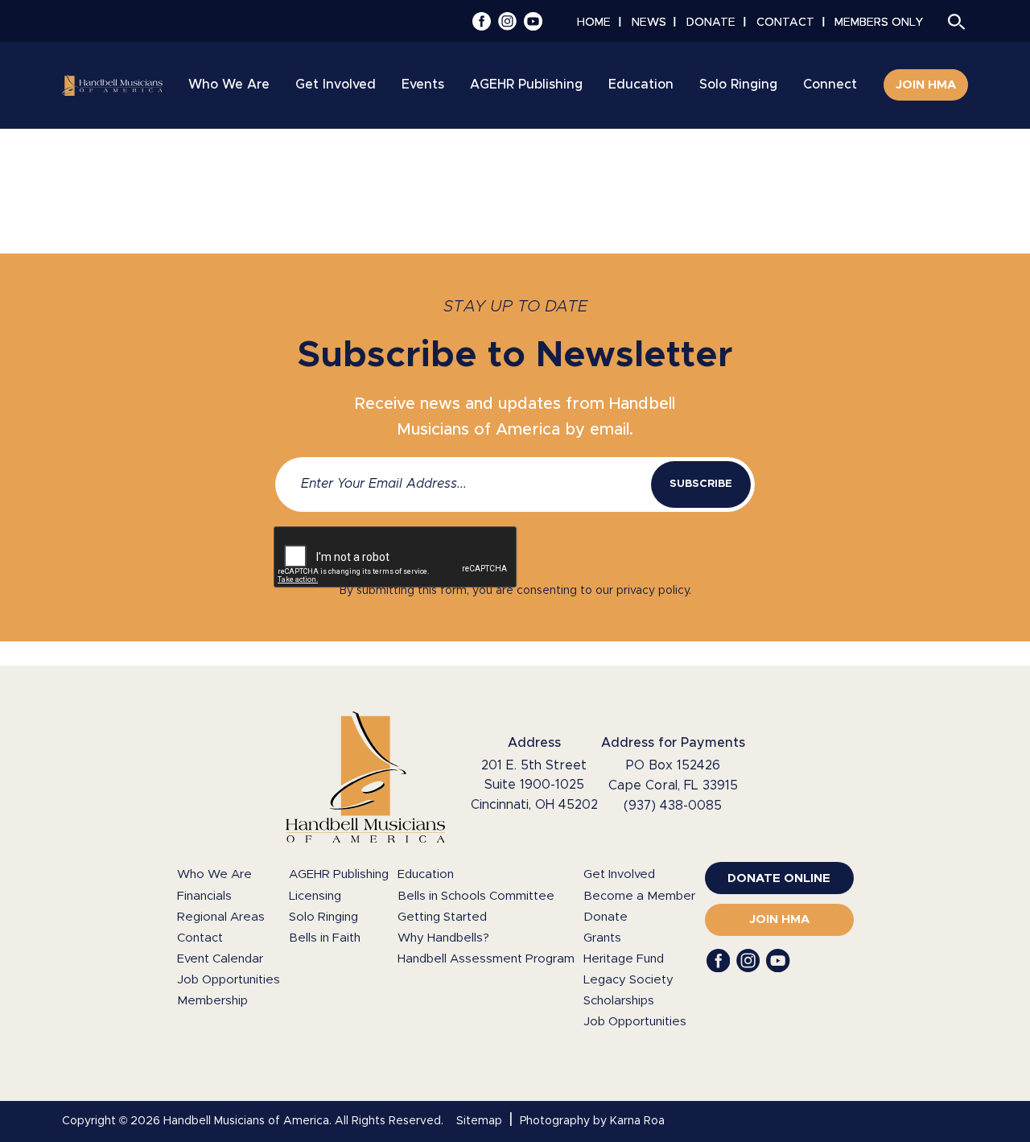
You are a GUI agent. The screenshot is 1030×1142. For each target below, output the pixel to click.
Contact (200, 938)
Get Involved (619, 874)
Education (426, 874)
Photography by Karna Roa (592, 1121)
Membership (212, 1001)
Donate (605, 917)
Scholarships (618, 1001)
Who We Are (214, 874)
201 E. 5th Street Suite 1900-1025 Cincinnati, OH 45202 (534, 785)
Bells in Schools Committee (476, 896)
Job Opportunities (228, 980)
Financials (204, 896)
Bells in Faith (324, 938)
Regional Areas (221, 917)
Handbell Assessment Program (486, 959)
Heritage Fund (623, 959)
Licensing (315, 896)
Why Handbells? (443, 938)
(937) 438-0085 (673, 805)
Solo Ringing (323, 917)
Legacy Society (628, 980)
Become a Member (639, 896)
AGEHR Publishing (339, 874)
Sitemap (479, 1121)
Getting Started (442, 917)
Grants (602, 938)
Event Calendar (220, 959)
